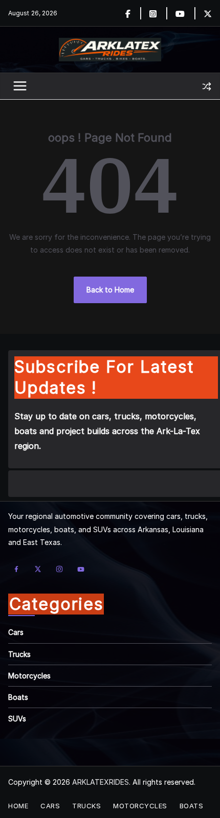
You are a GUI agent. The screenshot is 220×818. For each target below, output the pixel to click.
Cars (16, 632)
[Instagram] (158, 13)
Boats (18, 697)
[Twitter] (208, 13)
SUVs (17, 718)
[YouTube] (81, 569)
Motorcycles (29, 675)
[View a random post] (207, 86)
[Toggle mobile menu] (20, 86)
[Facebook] (133, 13)
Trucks (19, 654)
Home (18, 806)
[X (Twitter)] (38, 569)
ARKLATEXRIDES (100, 782)
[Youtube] (185, 13)
